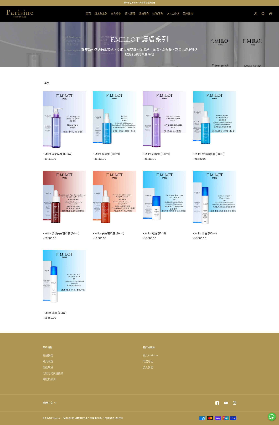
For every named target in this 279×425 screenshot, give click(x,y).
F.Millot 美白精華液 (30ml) (108, 233)
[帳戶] (255, 13)
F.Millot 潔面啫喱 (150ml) (58, 154)
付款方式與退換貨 (53, 373)
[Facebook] (217, 402)
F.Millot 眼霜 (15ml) (154, 233)
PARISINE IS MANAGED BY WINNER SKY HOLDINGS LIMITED (93, 418)
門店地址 (148, 361)
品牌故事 (188, 13)
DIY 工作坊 (173, 13)
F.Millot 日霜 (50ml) (205, 233)
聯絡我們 (48, 355)
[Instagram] (234, 402)
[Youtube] (225, 402)
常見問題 (48, 361)
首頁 (88, 13)
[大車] (270, 13)
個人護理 (130, 13)
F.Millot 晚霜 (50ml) (55, 313)
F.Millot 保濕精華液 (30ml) (208, 154)
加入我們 (148, 367)
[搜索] (263, 13)
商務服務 (158, 13)
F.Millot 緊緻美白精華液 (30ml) (61, 233)
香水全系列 (100, 13)
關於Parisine (150, 355)
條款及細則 (49, 379)
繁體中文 (48, 403)
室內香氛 (116, 13)
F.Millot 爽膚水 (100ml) (106, 154)
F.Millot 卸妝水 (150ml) (156, 154)
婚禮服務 (144, 13)
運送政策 (48, 367)
